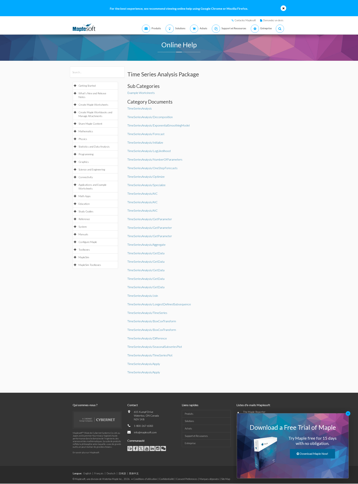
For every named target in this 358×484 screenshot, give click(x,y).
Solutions (189, 421)
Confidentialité (166, 478)
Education (84, 203)
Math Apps (84, 196)
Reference (84, 219)
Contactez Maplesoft (245, 20)
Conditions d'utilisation (145, 478)
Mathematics (85, 131)
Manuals (83, 234)
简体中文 (134, 473)
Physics (82, 138)
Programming (85, 154)
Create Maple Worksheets (93, 104)
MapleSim (83, 257)
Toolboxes (84, 249)
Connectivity (85, 177)
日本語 (122, 473)
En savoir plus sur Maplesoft (86, 452)
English (87, 473)
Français (98, 473)
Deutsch (111, 473)
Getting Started (87, 85)
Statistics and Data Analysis (94, 146)
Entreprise (190, 443)
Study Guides (85, 211)
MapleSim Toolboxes (89, 264)
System (82, 226)
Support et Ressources (196, 435)
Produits (189, 413)
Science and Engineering (91, 169)
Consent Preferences (186, 478)
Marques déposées (209, 478)
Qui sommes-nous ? (85, 405)
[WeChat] (163, 448)
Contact (132, 405)
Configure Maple (87, 241)
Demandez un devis (273, 20)
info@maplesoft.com (145, 432)
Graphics (83, 161)
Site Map (225, 478)
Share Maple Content (90, 123)
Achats (188, 428)
